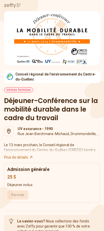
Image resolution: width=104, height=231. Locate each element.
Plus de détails (16, 157)
